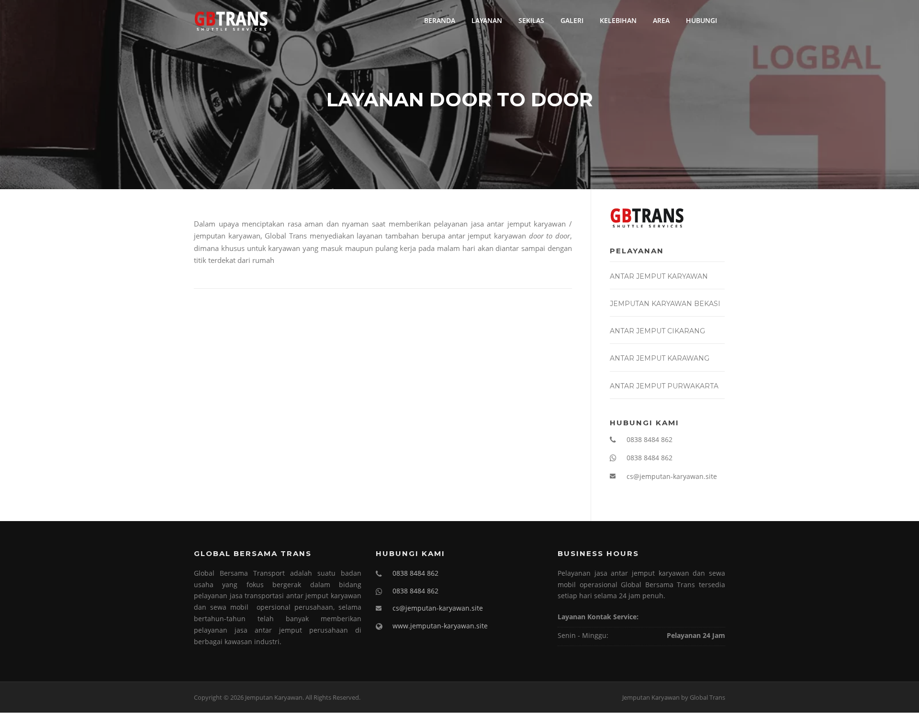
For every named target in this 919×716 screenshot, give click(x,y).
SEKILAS (531, 20)
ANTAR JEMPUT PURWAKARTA (664, 386)
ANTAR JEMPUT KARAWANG (659, 358)
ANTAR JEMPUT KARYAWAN (659, 276)
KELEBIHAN (618, 20)
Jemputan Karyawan (651, 697)
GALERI (571, 20)
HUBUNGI (701, 20)
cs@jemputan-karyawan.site (672, 476)
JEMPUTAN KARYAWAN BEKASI (665, 303)
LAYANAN (486, 20)
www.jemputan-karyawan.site (440, 625)
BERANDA (439, 20)
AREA (661, 20)
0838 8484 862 (649, 439)
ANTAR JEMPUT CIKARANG (657, 331)
